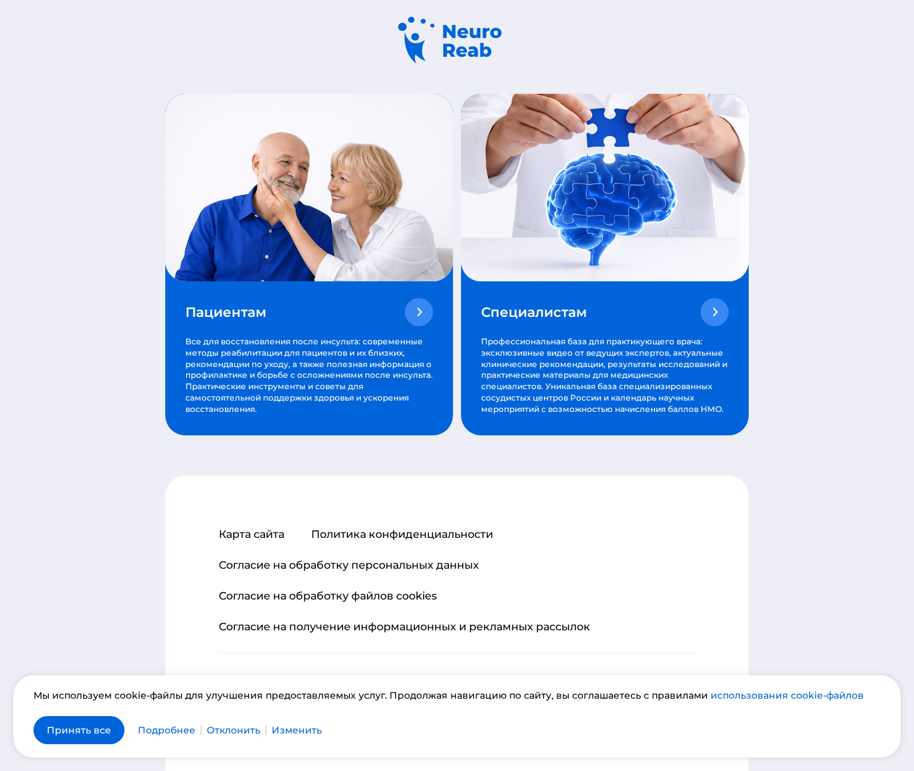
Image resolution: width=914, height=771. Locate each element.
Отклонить (233, 730)
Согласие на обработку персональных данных (349, 565)
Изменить (297, 730)
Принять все (79, 730)
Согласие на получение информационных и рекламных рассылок (404, 627)
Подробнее (166, 730)
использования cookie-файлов (787, 695)
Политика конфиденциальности (402, 534)
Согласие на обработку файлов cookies (328, 596)
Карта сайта (251, 534)
